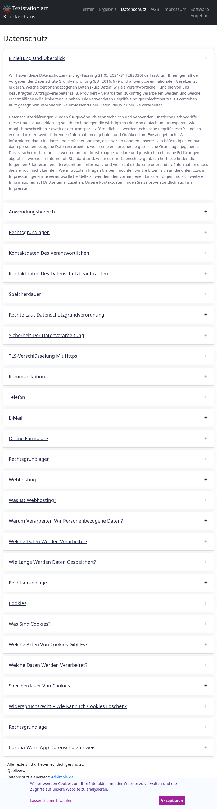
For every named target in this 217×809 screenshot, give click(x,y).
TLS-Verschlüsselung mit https (43, 356)
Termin (88, 9)
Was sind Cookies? (30, 624)
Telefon (17, 397)
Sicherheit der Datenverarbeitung (46, 335)
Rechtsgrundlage (28, 582)
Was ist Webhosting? (32, 500)
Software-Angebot (200, 12)
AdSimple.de (62, 776)
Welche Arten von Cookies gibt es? (48, 644)
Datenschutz (133, 9)
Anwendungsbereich (32, 211)
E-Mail (15, 418)
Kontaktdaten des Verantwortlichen (49, 253)
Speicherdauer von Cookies (39, 685)
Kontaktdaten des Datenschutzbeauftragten (58, 273)
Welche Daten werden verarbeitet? (48, 541)
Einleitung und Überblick (37, 58)
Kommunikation (27, 376)
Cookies (17, 603)
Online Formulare (28, 438)
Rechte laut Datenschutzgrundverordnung (56, 314)
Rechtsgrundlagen (29, 232)
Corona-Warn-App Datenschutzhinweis (52, 747)
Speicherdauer (25, 294)
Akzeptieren (172, 800)
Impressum (174, 9)
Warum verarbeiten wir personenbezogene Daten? (66, 521)
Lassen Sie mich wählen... (53, 800)
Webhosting (22, 479)
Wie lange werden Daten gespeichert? (52, 562)
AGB (155, 9)
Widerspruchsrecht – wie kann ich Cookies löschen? (68, 706)
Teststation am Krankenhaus (26, 12)
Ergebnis (108, 9)
